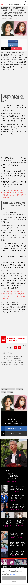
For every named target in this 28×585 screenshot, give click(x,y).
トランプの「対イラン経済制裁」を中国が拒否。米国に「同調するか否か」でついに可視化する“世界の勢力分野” (17, 506)
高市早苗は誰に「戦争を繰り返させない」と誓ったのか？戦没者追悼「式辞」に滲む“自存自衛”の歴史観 (7, 522)
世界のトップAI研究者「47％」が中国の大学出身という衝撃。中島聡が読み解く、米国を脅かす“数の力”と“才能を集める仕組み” (20, 522)
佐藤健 (4, 392)
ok (13, 578)
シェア (11, 41)
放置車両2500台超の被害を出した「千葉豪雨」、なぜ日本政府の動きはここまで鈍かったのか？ (17, 544)
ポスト (7, 48)
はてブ (11, 45)
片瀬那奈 (11, 392)
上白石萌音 (20, 389)
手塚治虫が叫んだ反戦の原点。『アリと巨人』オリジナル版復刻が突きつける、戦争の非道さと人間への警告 (12, 358)
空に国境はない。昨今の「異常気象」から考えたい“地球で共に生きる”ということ (17, 535)
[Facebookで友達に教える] (14, 427)
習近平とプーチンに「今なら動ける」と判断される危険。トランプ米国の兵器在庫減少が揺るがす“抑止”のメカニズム (17, 553)
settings (14, 581)
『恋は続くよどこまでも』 (9, 389)
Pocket (17, 48)
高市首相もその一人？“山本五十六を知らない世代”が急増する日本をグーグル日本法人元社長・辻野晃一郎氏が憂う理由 (17, 488)
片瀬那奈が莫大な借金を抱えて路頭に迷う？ (16, 339)
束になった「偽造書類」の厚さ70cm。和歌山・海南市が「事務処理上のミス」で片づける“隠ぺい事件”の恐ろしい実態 (14, 476)
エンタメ (5, 18)
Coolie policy (12, 574)
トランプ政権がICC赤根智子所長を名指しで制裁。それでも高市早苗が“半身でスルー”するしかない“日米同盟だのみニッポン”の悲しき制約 (17, 497)
